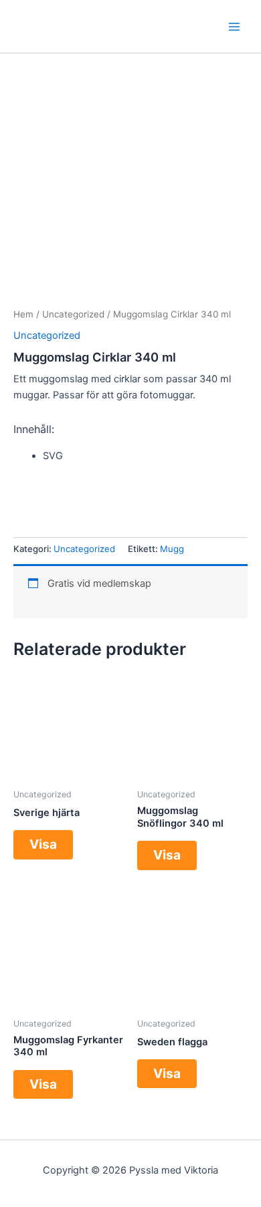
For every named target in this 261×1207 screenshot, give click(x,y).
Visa (43, 844)
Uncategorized (73, 314)
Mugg (172, 548)
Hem (23, 314)
